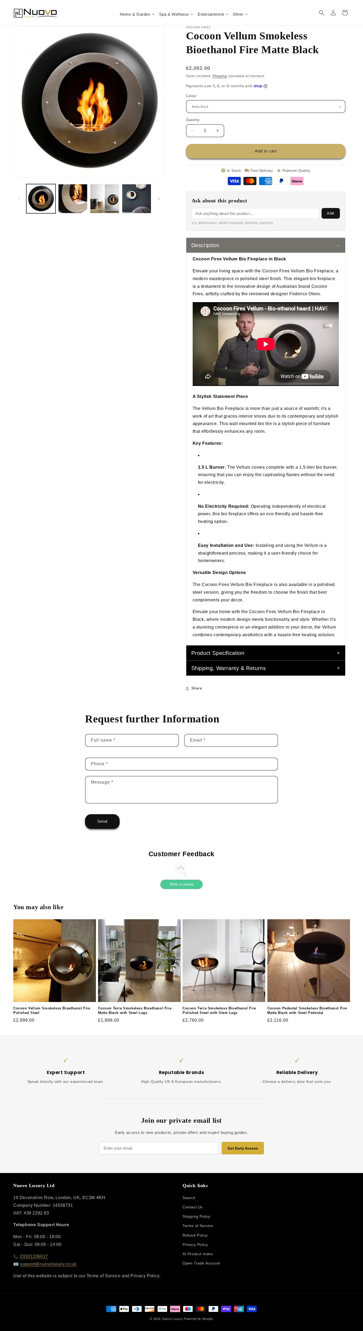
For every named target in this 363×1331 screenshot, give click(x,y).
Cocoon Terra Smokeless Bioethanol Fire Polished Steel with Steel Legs (219, 1010)
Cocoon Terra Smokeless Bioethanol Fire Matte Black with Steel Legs (135, 1010)
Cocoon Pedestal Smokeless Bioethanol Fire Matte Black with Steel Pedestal (307, 1010)
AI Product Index (198, 1254)
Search (189, 1198)
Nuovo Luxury (172, 1318)
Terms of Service (198, 1226)
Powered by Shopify (198, 1318)
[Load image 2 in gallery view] (72, 198)
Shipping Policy (196, 1216)
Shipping (219, 76)
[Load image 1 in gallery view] (41, 198)
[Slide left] (19, 199)
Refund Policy (195, 1235)
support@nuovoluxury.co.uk (48, 1264)
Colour (191, 96)
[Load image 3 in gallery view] (104, 198)
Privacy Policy (195, 1245)
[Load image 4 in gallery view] (136, 198)
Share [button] (196, 688)
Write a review (181, 884)
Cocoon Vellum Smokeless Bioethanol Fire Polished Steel (51, 1010)
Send (102, 821)
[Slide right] (159, 199)
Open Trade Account (201, 1263)
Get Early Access (242, 1148)
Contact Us (193, 1207)
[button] (321, 13)
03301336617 (34, 1256)
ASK (330, 213)
